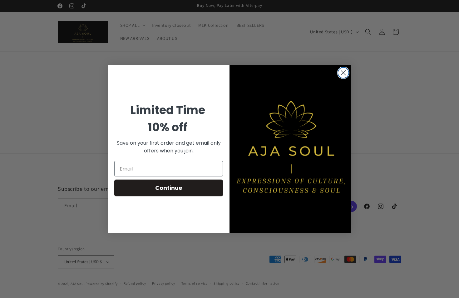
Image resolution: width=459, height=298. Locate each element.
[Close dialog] (343, 72)
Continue (168, 188)
